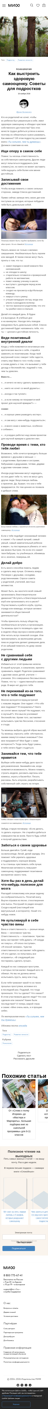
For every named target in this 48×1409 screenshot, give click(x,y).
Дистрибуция (8, 1337)
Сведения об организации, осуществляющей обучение (14, 1353)
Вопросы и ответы (10, 1308)
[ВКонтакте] (22, 1385)
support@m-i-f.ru (11, 1289)
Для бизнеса (8, 1340)
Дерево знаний (9, 1312)
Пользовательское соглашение (15, 1358)
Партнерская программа (13, 1333)
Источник (29, 244)
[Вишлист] (38, 6)
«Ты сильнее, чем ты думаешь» (24, 142)
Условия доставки (10, 1316)
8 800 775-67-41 (12, 1275)
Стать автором (9, 1329)
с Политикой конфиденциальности (16, 1395)
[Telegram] (30, 1385)
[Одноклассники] (26, 1385)
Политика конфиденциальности (16, 1362)
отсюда (23, 1025)
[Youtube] (18, 1385)
